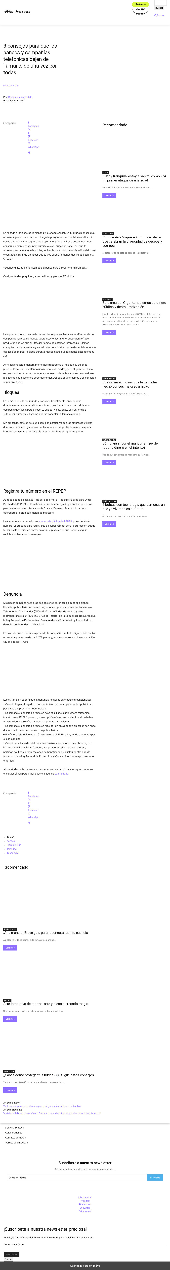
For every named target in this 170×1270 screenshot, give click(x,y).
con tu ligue (61, 773)
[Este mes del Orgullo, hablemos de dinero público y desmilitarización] (134, 279)
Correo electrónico (14, 1244)
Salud (105, 172)
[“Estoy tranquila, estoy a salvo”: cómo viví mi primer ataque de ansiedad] (134, 153)
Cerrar (8, 1259)
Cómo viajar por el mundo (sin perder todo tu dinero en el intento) (130, 445)
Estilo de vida (10, 85)
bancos (11, 840)
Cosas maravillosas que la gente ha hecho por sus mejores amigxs (129, 384)
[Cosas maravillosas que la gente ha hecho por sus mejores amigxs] (134, 359)
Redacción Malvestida (20, 97)
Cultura (7, 1000)
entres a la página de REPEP (55, 521)
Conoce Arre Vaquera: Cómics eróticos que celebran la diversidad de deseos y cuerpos (132, 241)
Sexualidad (9, 1071)
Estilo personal (109, 501)
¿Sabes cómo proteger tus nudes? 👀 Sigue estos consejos (48, 1075)
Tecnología (13, 852)
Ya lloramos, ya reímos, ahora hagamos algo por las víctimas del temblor (42, 1106)
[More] (62, 153)
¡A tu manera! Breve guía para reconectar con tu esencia (45, 933)
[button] (159, 15)
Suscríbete (155, 1177)
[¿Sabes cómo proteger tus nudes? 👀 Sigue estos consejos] (49, 1045)
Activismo (107, 299)
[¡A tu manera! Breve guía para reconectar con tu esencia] (49, 902)
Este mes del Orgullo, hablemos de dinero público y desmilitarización (134, 305)
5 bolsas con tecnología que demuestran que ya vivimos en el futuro (133, 507)
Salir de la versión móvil (85, 1265)
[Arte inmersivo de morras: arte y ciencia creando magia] (49, 974)
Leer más (10, 948)
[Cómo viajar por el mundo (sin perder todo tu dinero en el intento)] (134, 420)
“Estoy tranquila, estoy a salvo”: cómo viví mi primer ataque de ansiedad (134, 178)
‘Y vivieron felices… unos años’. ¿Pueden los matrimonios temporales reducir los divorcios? (52, 1113)
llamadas (11, 848)
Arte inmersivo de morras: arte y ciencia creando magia (45, 1004)
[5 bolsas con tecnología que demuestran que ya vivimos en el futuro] (134, 481)
